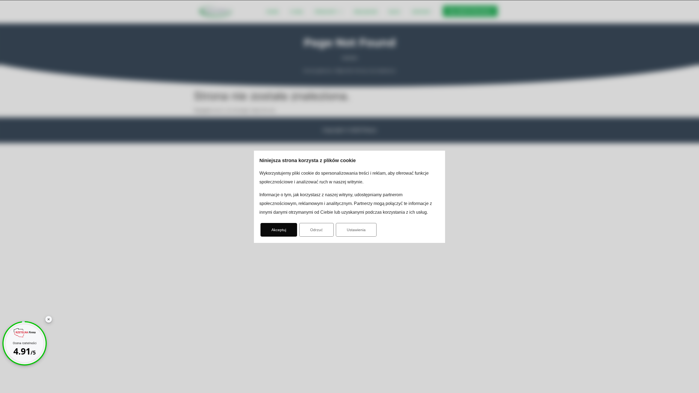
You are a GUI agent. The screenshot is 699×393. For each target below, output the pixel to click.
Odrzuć (316, 230)
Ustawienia (356, 230)
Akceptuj (278, 230)
